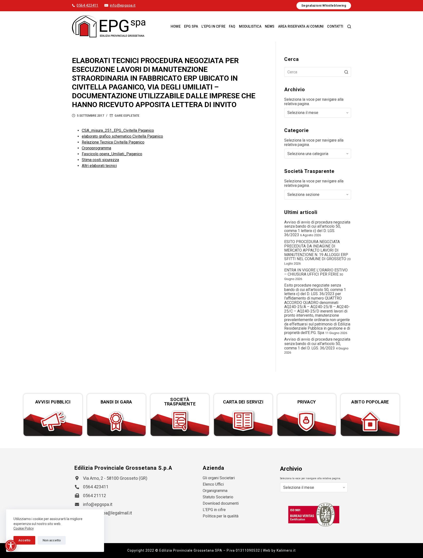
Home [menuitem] (176, 26)
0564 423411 (87, 5)
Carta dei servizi (243, 401)
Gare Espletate (127, 115)
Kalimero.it (286, 550)
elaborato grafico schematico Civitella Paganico (122, 136)
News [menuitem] (270, 26)
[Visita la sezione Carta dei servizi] (243, 421)
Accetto (24, 540)
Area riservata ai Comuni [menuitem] (301, 26)
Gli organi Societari (219, 478)
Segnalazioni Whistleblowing (323, 5)
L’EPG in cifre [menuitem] (213, 26)
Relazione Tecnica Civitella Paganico (113, 142)
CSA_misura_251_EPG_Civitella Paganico (118, 130)
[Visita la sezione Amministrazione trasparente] (180, 421)
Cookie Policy (23, 528)
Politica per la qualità (220, 516)
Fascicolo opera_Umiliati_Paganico (112, 154)
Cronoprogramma (96, 148)
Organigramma (215, 490)
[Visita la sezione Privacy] (306, 421)
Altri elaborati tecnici (99, 165)
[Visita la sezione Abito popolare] (370, 421)
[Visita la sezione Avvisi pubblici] (53, 421)
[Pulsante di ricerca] (346, 72)
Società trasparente (180, 401)
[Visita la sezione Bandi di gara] (116, 421)
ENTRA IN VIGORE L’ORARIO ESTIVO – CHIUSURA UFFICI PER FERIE (316, 272)
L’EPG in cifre (214, 509)
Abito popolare (370, 401)
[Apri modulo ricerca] (349, 26)
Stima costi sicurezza (100, 159)
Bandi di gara (116, 401)
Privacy (306, 401)
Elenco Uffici (213, 484)
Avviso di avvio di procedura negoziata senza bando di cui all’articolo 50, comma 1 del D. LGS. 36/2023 (317, 343)
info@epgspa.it (123, 5)
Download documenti (221, 503)
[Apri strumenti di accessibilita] (11, 545)
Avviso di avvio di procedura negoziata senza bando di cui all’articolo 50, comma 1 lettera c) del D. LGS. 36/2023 (317, 228)
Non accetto (52, 540)
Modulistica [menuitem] (250, 26)
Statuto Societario (218, 497)
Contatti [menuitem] (335, 26)
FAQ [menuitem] (232, 26)
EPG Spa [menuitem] (191, 26)
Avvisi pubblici (52, 401)
